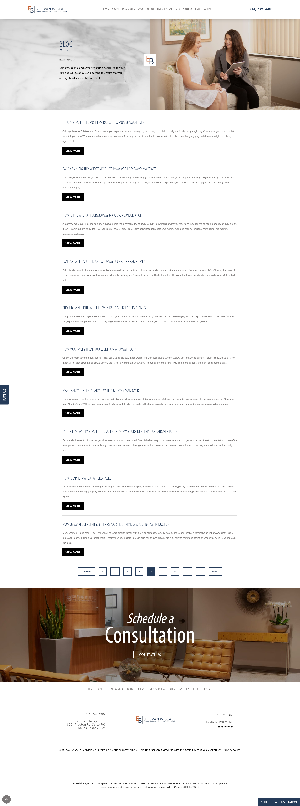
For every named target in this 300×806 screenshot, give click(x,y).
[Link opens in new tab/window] (217, 715)
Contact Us (150, 654)
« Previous (86, 571)
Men (178, 8)
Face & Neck (128, 8)
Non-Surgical (164, 8)
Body (140, 8)
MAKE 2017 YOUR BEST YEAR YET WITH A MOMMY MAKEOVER (100, 390)
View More (73, 150)
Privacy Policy (232, 750)
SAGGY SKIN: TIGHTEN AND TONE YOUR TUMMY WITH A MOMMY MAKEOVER (109, 168)
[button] (6, 799)
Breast (150, 8)
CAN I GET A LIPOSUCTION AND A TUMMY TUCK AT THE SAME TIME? (103, 261)
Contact (208, 8)
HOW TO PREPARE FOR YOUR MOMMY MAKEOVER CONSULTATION (102, 215)
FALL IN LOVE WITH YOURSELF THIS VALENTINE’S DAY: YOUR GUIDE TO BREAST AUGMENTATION (119, 431)
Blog (197, 8)
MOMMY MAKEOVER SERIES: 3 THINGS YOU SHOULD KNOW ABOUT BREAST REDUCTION (116, 524)
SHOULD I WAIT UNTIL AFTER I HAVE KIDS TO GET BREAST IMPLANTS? (104, 307)
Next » (215, 571)
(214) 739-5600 (192, 787)
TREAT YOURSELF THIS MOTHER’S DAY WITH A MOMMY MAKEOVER (103, 122)
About (115, 8)
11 (200, 571)
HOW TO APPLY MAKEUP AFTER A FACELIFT (88, 478)
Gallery (187, 8)
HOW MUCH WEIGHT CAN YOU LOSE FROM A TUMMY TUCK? (99, 349)
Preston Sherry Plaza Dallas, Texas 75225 (86, 724)
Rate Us (4, 395)
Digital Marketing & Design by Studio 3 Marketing (191, 750)
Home (106, 8)
